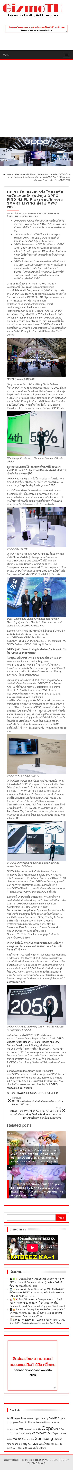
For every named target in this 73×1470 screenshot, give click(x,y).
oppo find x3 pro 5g (23, 1433)
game (15, 1422)
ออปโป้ (24, 1448)
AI (8, 1418)
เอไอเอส (42, 1447)
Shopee (58, 1439)
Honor (32, 1422)
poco (57, 1433)
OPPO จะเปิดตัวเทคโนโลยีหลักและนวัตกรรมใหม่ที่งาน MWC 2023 (37, 1101)
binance (30, 1418)
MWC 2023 (23, 1093)
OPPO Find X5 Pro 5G (43, 1433)
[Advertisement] (36, 98)
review (31, 1439)
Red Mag (42, 1459)
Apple (17, 1418)
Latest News (53, 213)
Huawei (40, 1422)
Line (16, 1429)
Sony (24, 1443)
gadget (10, 1422)
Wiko (41, 1444)
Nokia (38, 1429)
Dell (51, 1418)
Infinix (48, 1422)
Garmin (23, 1422)
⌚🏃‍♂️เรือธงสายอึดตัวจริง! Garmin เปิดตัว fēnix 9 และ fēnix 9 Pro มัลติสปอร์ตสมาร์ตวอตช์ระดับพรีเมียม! (37, 1321)
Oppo (33, 1093)
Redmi (25, 1439)
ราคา (15, 1448)
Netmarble (29, 1429)
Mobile (10, 216)
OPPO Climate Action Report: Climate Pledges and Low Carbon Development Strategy (35, 1042)
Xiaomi (49, 1443)
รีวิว (19, 1448)
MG (21, 1429)
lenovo (10, 1429)
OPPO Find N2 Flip (48, 1093)
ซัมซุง (56, 1443)
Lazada (55, 1422)
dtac (56, 1418)
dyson (62, 1418)
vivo (35, 1443)
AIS (12, 1418)
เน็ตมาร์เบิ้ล (33, 1447)
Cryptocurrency (41, 1418)
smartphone (13, 1444)
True (30, 1444)
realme (17, 1439)
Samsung (44, 1438)
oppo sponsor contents (26, 216)
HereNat (34, 213)
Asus (23, 1418)
